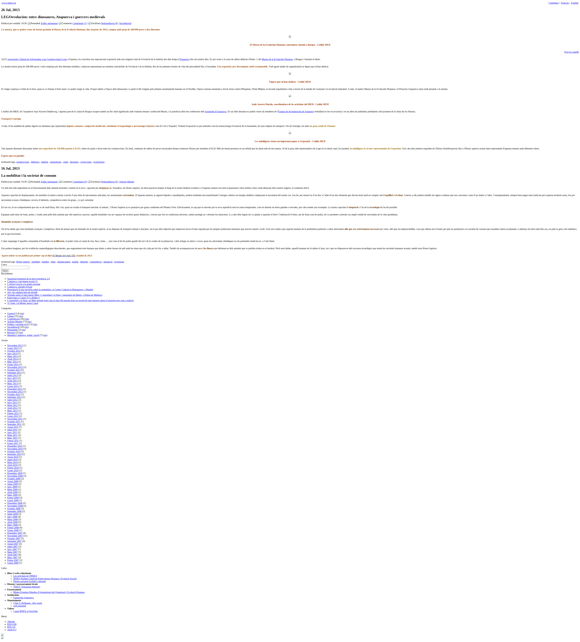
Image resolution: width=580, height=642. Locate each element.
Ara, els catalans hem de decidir (22, 292)
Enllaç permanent (49, 23)
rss (22, 313)
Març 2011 (12, 438)
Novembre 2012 (15, 391)
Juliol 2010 (12, 459)
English (574, 3)
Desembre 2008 (14, 503)
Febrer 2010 (13, 468)
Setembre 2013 (14, 372)
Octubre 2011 (13, 421)
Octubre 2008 (13, 508)
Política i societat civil (17, 324)
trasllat (75, 262)
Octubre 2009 (13, 478)
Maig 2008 (12, 519)
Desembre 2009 (14, 473)
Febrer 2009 (13, 497)
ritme (53, 262)
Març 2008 (12, 525)
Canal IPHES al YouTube (25, 611)
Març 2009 (12, 495)
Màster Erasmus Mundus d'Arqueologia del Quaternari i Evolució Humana (49, 592)
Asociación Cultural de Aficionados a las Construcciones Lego (37, 59)
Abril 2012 (12, 408)
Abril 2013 (12, 381)
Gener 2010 (13, 470)
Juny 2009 (12, 487)
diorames (74, 162)
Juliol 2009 (12, 484)
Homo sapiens (23, 262)
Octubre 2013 (13, 370)
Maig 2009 (12, 489)
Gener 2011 (12, 443)
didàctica (35, 162)
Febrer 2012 (13, 413)
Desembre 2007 (14, 533)
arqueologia (55, 162)
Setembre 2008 (14, 511)
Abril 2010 (12, 465)
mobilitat (36, 262)
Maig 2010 (12, 462)
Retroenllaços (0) (109, 23)
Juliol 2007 (12, 546)
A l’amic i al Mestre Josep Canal (22, 303)
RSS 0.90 (11, 624)
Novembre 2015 (15, 345)
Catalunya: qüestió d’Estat (19, 287)
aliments (84, 262)
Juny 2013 (12, 378)
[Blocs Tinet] (2, 635)
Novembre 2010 (15, 448)
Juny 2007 (12, 549)
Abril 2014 (12, 359)
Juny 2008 (12, 516)
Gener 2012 (13, 416)
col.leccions (86, 162)
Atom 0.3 (11, 629)
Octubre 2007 (13, 538)
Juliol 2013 (12, 375)
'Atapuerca (184, 59)
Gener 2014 (13, 364)
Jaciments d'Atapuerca (215, 111)
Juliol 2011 (12, 429)
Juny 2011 (12, 432)
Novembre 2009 (15, 476)
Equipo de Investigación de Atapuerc (295, 111)
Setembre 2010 (14, 454)
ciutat (65, 162)
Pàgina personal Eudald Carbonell (29, 581)
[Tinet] (2, 638)
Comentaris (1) (79, 23)
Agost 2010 (12, 457)
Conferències (13, 319)
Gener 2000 (13, 563)
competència (96, 262)
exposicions (99, 162)
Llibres (10, 316)
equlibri (45, 262)
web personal (19, 606)
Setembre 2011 (14, 424)
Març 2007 (12, 557)
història (44, 162)
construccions (22, 162)
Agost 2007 (12, 544)
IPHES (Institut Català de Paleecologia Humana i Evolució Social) (45, 578)
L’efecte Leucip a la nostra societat (23, 284)
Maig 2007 (12, 552)
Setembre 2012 (14, 397)
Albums (11, 621)
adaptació (108, 262)
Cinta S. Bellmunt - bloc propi (27, 603)
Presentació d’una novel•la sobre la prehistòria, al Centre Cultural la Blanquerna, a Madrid (50, 289)
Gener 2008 (13, 530)
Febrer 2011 (13, 440)
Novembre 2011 (15, 419)
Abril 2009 (12, 492)
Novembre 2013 (15, 367)
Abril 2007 (12, 555)
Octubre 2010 (13, 451)
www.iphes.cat (9, 3)
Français (565, 3)
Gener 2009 (13, 500)
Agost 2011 (12, 427)
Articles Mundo (126, 181)
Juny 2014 (12, 353)
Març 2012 (12, 410)
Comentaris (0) (79, 181)
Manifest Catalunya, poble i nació (23, 335)
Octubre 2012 (13, 394)
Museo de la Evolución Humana (277, 59)
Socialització (125, 23)
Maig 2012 (12, 405)
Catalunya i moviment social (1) (22, 281)
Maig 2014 (12, 356)
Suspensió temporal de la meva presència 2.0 (28, 278)
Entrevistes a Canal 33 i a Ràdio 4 (23, 297)
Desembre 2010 (14, 446)
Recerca (11, 332)
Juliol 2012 (12, 400)
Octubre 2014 (13, 351)
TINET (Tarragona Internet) (26, 587)
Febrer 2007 (13, 560)
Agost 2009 (12, 481)
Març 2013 (12, 383)
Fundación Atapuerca (23, 597)
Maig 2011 (12, 435)
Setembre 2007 (14, 541)
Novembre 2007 (15, 535)
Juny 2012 (12, 402)
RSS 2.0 (11, 627)
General (11, 313)
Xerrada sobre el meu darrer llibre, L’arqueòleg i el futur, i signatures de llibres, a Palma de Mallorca (54, 295)
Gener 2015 (13, 348)
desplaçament (63, 262)
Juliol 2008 (12, 514)
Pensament (12, 329)
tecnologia (119, 262)
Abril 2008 (12, 522)
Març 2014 (12, 361)
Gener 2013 (13, 386)
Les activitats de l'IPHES (25, 576)
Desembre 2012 (14, 389)
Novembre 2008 (15, 506)
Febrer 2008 (13, 527)
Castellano (554, 3)
